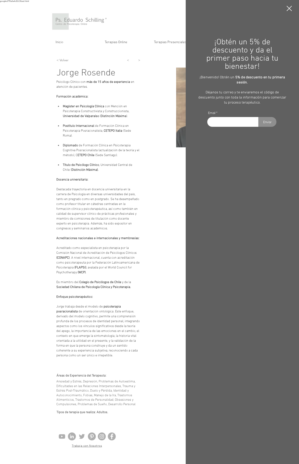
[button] (289, 8)
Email (211, 112)
